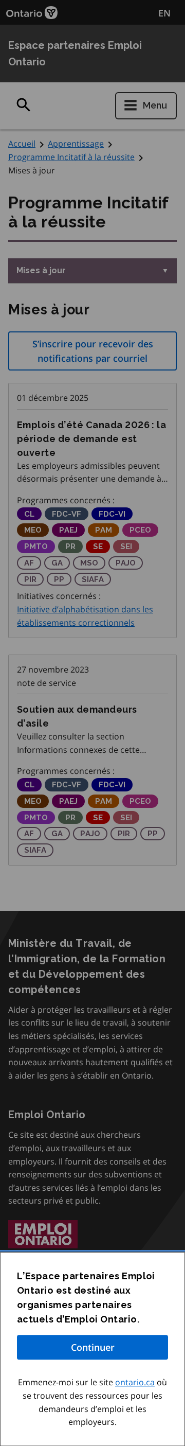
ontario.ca (135, 1382)
